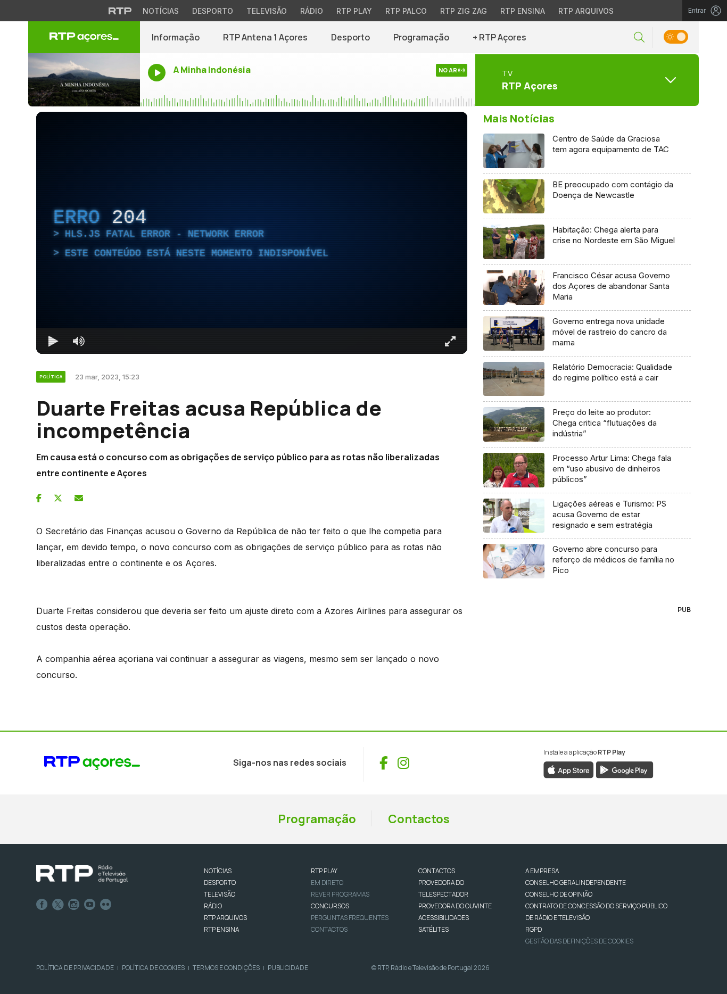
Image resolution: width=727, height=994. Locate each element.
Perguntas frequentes (350, 917)
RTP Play (354, 10)
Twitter (58, 904)
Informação (176, 37)
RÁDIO (213, 905)
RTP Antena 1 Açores (265, 37)
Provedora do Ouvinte (455, 905)
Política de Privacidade (75, 967)
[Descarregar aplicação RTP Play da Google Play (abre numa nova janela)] (625, 769)
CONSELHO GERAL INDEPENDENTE (575, 882)
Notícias (161, 10)
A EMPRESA (542, 870)
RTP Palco (406, 10)
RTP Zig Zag (463, 10)
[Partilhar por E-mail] (79, 498)
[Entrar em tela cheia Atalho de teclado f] (450, 341)
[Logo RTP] (82, 874)
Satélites (433, 929)
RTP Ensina (522, 10)
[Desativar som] (79, 341)
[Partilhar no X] (58, 498)
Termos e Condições (226, 967)
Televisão (266, 10)
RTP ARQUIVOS (225, 917)
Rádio (311, 10)
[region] (251, 233)
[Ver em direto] (84, 79)
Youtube (90, 904)
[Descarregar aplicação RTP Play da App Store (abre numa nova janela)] (568, 769)
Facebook (42, 904)
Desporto (212, 10)
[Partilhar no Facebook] (39, 498)
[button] (639, 37)
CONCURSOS (330, 905)
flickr (106, 904)
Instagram (74, 904)
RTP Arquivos (586, 10)
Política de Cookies (153, 967)
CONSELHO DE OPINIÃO (558, 894)
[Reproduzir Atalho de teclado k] (53, 341)
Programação (421, 37)
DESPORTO (220, 882)
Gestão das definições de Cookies (579, 941)
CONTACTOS (436, 870)
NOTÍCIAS (218, 870)
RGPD (533, 929)
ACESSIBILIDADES (443, 917)
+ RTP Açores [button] (499, 37)
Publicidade (288, 967)
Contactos (419, 819)
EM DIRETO (327, 882)
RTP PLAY (324, 870)
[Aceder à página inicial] (84, 37)
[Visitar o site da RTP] (120, 10)
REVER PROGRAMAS (340, 894)
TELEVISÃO (219, 894)
